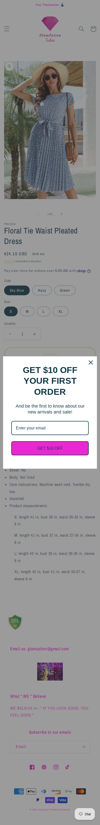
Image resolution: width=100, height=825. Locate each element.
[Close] (91, 362)
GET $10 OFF (50, 448)
